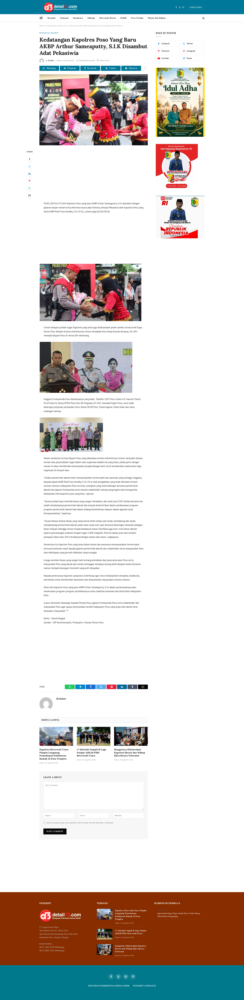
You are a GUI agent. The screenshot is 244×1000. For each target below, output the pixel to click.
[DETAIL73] (60, 7)
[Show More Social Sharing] (144, 68)
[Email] (29, 195)
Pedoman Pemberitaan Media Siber (108, 986)
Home (41, 26)
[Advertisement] (94, 174)
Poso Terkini (137, 18)
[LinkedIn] (29, 173)
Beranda (51, 18)
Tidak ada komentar (87, 60)
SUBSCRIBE (195, 7)
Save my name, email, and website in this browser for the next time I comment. (80, 822)
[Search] (203, 18)
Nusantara (78, 18)
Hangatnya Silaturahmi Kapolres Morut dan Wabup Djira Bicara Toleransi (129, 752)
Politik (123, 18)
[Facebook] (29, 159)
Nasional (64, 18)
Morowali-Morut (107, 18)
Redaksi (51, 60)
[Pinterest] (29, 181)
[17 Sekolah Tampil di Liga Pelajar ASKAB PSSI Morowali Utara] (94, 736)
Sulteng (91, 18)
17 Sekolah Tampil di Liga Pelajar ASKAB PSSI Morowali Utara (91, 752)
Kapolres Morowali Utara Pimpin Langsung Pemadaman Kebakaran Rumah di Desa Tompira (53, 754)
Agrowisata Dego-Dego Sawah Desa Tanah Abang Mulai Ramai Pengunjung (178, 915)
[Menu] (41, 18)
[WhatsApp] (29, 188)
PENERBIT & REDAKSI (144, 986)
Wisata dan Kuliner (157, 18)
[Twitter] (29, 166)
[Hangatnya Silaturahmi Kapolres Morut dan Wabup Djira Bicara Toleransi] (131, 736)
